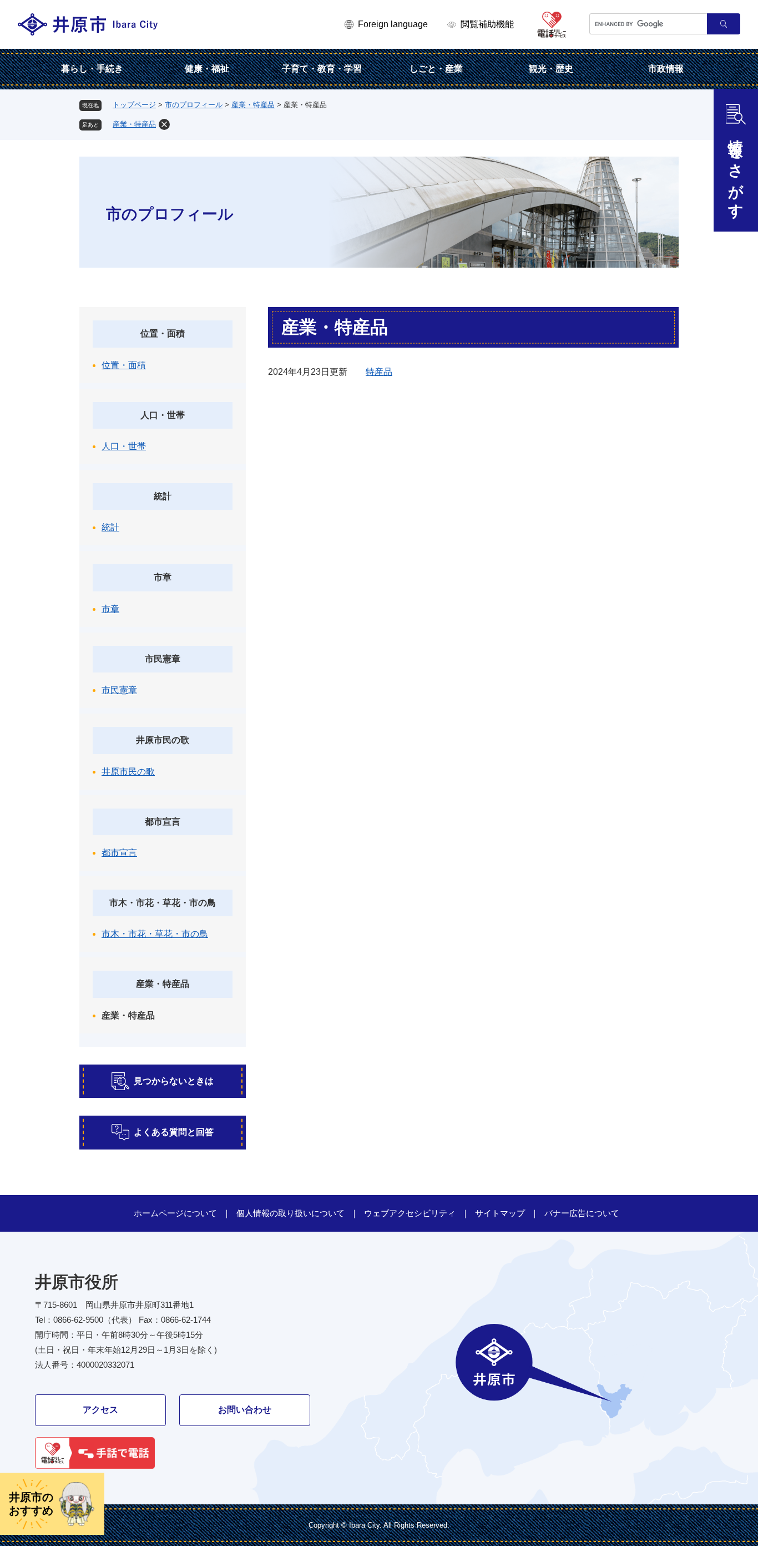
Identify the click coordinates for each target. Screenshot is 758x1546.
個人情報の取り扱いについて (290, 1213)
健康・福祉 (207, 68)
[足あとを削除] (164, 124)
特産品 (379, 372)
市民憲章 (162, 659)
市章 (162, 577)
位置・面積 (162, 333)
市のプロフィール (194, 105)
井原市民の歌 (162, 740)
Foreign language (393, 24)
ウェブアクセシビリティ (410, 1213)
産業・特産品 (253, 105)
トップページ (134, 105)
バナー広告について (581, 1213)
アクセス (100, 1409)
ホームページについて (175, 1213)
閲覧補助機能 (487, 24)
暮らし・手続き (92, 68)
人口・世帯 (162, 415)
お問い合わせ (244, 1409)
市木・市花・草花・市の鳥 (162, 902)
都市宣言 (162, 821)
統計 (162, 496)
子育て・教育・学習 (322, 68)
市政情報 (666, 68)
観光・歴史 (551, 68)
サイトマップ (500, 1213)
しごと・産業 (436, 68)
